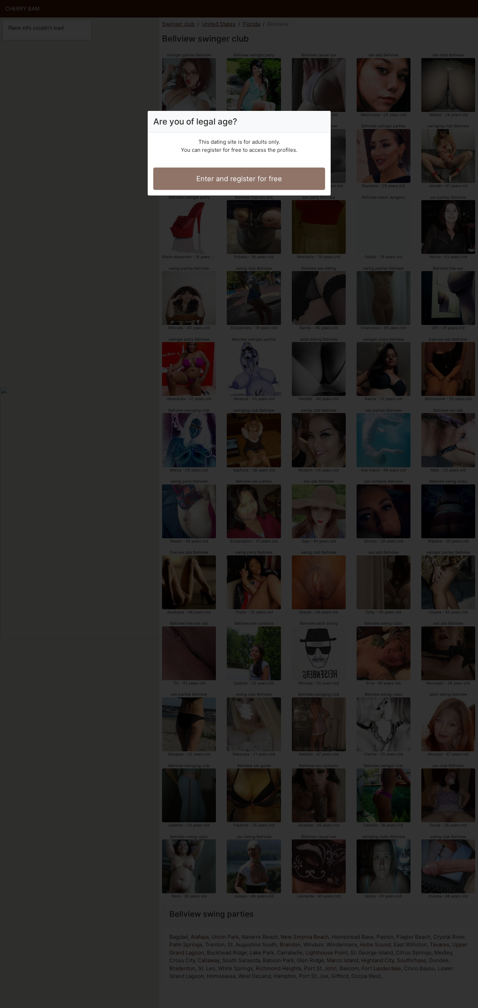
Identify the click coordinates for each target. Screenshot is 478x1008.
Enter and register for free (239, 179)
